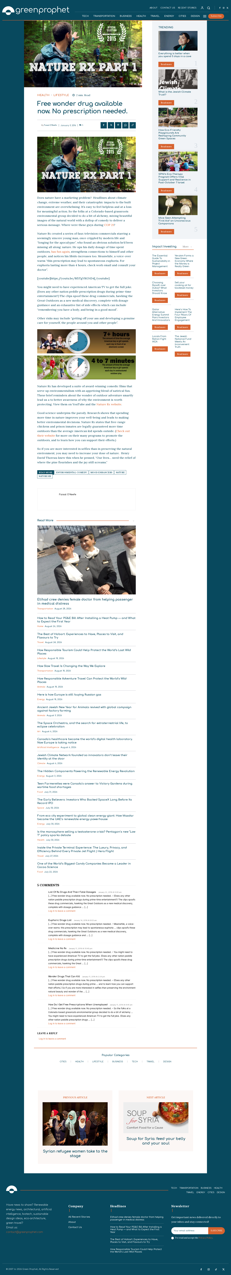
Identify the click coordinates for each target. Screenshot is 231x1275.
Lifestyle (61, 95)
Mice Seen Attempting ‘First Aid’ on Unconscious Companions (174, 221)
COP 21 (109, 225)
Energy (41, 699)
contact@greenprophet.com (24, 1232)
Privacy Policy (205, 1237)
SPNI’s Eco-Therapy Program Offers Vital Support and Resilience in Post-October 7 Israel (174, 178)
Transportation (45, 609)
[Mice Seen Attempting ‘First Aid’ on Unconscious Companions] (178, 205)
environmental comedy (71, 472)
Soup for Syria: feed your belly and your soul (155, 1141)
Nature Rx (45, 476)
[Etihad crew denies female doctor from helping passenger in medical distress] (86, 560)
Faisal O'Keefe (50, 125)
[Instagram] (224, 8)
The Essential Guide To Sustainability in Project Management (161, 261)
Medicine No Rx (57, 948)
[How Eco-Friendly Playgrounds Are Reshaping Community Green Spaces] (178, 117)
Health (43, 95)
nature (120, 472)
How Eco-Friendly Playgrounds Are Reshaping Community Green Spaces (172, 134)
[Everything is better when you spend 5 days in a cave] (178, 41)
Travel (40, 642)
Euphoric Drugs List (60, 920)
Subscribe (217, 1231)
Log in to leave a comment (61, 910)
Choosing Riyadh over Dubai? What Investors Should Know (159, 287)
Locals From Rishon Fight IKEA (159, 339)
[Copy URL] (132, 125)
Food (40, 792)
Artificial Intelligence (48, 747)
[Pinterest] (118, 125)
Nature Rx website (108, 404)
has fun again (60, 251)
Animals (41, 687)
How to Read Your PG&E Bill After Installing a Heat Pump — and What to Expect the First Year (136, 1229)
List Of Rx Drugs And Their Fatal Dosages (72, 892)
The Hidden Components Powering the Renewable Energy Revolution (86, 771)
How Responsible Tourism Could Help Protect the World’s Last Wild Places (136, 1250)
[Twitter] (227, 8)
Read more (166, 64)
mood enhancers (101, 472)
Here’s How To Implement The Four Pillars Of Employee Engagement (183, 314)
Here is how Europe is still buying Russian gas (69, 694)
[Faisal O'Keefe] (39, 125)
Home (40, 626)
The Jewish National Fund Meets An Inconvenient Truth (183, 341)
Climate (41, 763)
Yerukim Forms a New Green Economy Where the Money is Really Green (184, 261)
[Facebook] (220, 8)
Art (39, 731)
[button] (208, 8)
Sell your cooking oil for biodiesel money (184, 285)
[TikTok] (216, 1270)
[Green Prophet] (36, 10)
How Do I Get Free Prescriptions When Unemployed (77, 1004)
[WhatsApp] (125, 125)
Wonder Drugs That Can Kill (64, 976)
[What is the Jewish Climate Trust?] (178, 79)
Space (40, 808)
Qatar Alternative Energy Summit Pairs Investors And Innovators (161, 314)
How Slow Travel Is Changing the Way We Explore (71, 666)
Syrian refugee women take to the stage (75, 1153)
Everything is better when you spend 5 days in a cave (174, 55)
